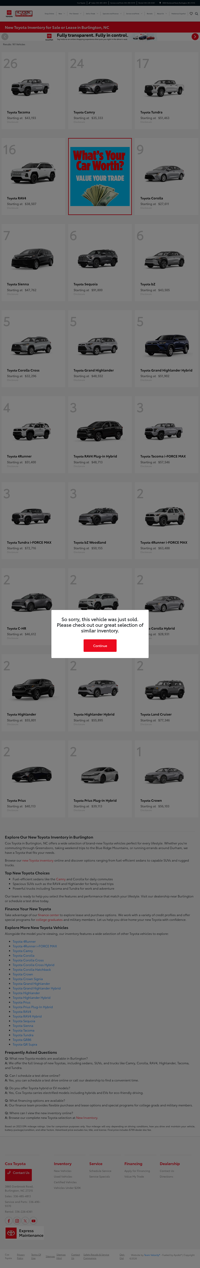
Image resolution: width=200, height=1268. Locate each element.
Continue (100, 645)
